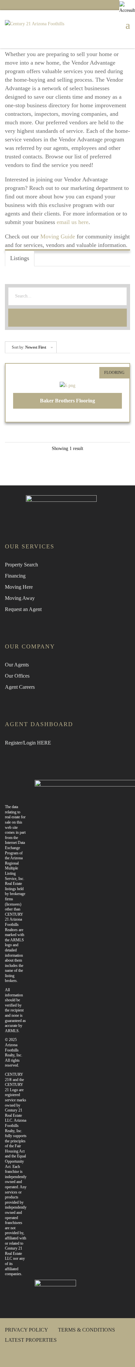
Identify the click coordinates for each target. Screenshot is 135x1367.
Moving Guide (57, 236)
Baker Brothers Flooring (67, 400)
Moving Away (20, 598)
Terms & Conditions (86, 1330)
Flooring (114, 372)
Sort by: (29, 347)
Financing (15, 576)
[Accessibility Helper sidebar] (127, 8)
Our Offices (17, 676)
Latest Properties (31, 1340)
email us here (72, 222)
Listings (19, 258)
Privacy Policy (26, 1330)
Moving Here (19, 587)
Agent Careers (20, 687)
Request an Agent (23, 609)
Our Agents (17, 664)
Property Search (21, 564)
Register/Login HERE (28, 742)
